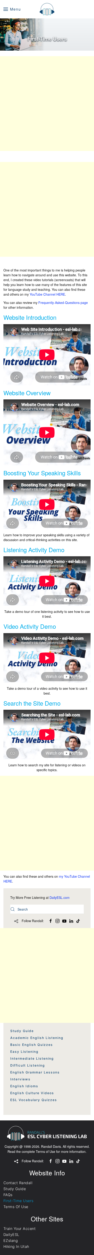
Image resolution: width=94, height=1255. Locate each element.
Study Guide (22, 1031)
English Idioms (24, 1086)
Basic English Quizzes (31, 1045)
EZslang (10, 1240)
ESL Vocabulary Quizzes (33, 1100)
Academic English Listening (36, 1038)
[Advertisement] (47, 103)
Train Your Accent (19, 1228)
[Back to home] (47, 9)
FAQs (8, 1194)
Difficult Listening (27, 1065)
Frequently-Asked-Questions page (63, 302)
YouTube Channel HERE (47, 294)
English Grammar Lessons (35, 1072)
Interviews (20, 1079)
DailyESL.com (60, 897)
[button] (12, 9)
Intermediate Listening (32, 1058)
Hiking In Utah (16, 1246)
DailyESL (11, 1234)
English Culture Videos (32, 1093)
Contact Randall (17, 1182)
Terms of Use (45, 1151)
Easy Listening (24, 1051)
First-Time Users (18, 1200)
